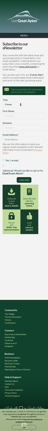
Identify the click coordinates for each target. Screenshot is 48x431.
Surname (7, 122)
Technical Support (12, 396)
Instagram (9, 346)
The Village (9, 314)
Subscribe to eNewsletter (15, 334)
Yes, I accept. (12, 160)
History (8, 320)
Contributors (10, 323)
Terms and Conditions (14, 390)
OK (24, 427)
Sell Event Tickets (12, 363)
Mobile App (10, 337)
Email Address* (11, 134)
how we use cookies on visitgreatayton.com (29, 420)
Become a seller (11, 360)
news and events (28, 66)
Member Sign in (11, 381)
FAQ (7, 387)
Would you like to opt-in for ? (23, 172)
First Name (8, 111)
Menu (24, 35)
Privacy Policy (11, 393)
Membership (10, 366)
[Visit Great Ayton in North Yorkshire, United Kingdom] (24, 16)
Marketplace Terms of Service (17, 369)
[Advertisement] (24, 265)
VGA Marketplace (12, 357)
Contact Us (9, 384)
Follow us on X (11, 343)
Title (5, 100)
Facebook (9, 340)
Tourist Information (13, 317)
